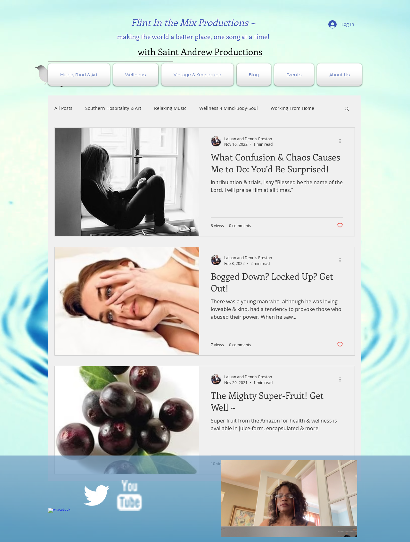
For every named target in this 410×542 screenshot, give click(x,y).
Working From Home (292, 108)
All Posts (63, 108)
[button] (347, 109)
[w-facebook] (63, 523)
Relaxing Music (170, 108)
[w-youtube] (129, 495)
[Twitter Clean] (96, 495)
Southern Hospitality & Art (113, 108)
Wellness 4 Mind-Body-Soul (228, 108)
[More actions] (342, 141)
